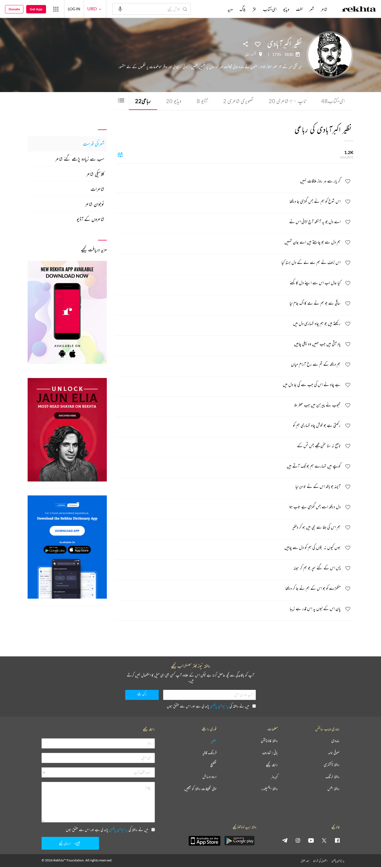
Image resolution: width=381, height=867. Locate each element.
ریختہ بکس (333, 788)
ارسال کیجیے (65, 843)
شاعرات (97, 189)
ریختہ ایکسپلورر (269, 788)
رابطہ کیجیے (272, 764)
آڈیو (202, 101)
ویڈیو (173, 101)
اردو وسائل (209, 776)
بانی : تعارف (270, 752)
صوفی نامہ (333, 752)
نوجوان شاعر (94, 204)
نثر (254, 9)
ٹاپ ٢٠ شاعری (287, 101)
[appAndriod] (239, 841)
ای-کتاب (333, 101)
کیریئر (274, 776)
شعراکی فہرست (93, 143)
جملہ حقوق (305, 861)
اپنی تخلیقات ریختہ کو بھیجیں (200, 788)
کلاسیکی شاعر (95, 173)
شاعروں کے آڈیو (90, 219)
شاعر (324, 9)
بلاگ (243, 9)
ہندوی (335, 740)
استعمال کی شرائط (320, 861)
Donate (14, 9)
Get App (36, 9)
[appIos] (204, 841)
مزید (230, 9)
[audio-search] (120, 9)
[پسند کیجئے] (258, 44)
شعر (311, 9)
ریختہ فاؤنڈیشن (269, 740)
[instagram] (297, 840)
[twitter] (324, 840)
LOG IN (74, 8)
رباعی (143, 101)
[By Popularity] (120, 154)
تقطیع (213, 764)
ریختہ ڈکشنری (331, 764)
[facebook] (337, 840)
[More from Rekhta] (56, 9)
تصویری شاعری (238, 101)
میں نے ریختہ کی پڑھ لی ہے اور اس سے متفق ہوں (208, 706)
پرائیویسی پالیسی (219, 706)
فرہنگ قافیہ (209, 752)
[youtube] (311, 840)
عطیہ (213, 740)
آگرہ (253, 54)
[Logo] (359, 9)
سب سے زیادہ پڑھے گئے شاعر (79, 158)
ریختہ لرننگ (332, 776)
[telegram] (284, 840)
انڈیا (247, 54)
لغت (299, 9)
